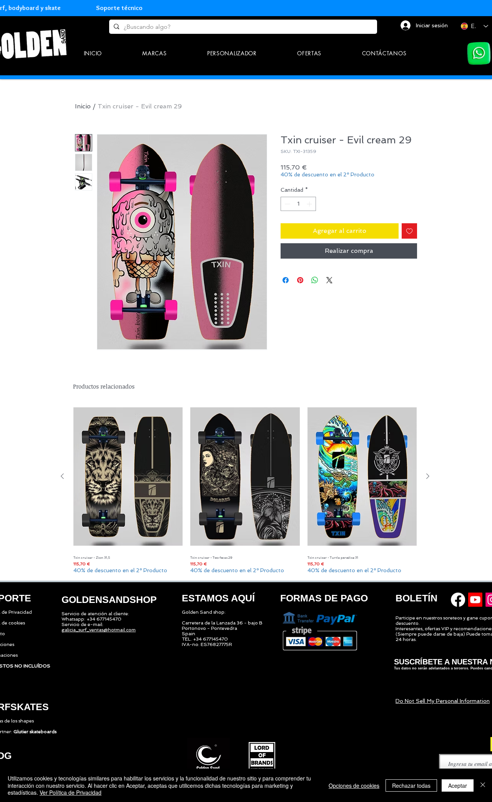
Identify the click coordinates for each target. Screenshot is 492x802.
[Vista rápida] (128, 477)
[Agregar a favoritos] (409, 231)
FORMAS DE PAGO (324, 598)
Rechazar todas (411, 785)
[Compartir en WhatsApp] (314, 280)
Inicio (83, 106)
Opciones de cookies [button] (354, 785)
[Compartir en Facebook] (285, 280)
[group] (245, 489)
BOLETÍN (416, 598)
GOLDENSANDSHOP (109, 599)
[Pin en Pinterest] (300, 280)
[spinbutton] (298, 204)
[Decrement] (286, 204)
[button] (154, 53)
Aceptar (457, 785)
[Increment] (310, 204)
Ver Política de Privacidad (70, 792)
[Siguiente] (427, 476)
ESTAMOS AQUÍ (218, 598)
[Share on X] (329, 280)
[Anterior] (62, 476)
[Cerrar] (482, 785)
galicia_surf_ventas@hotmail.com (99, 630)
